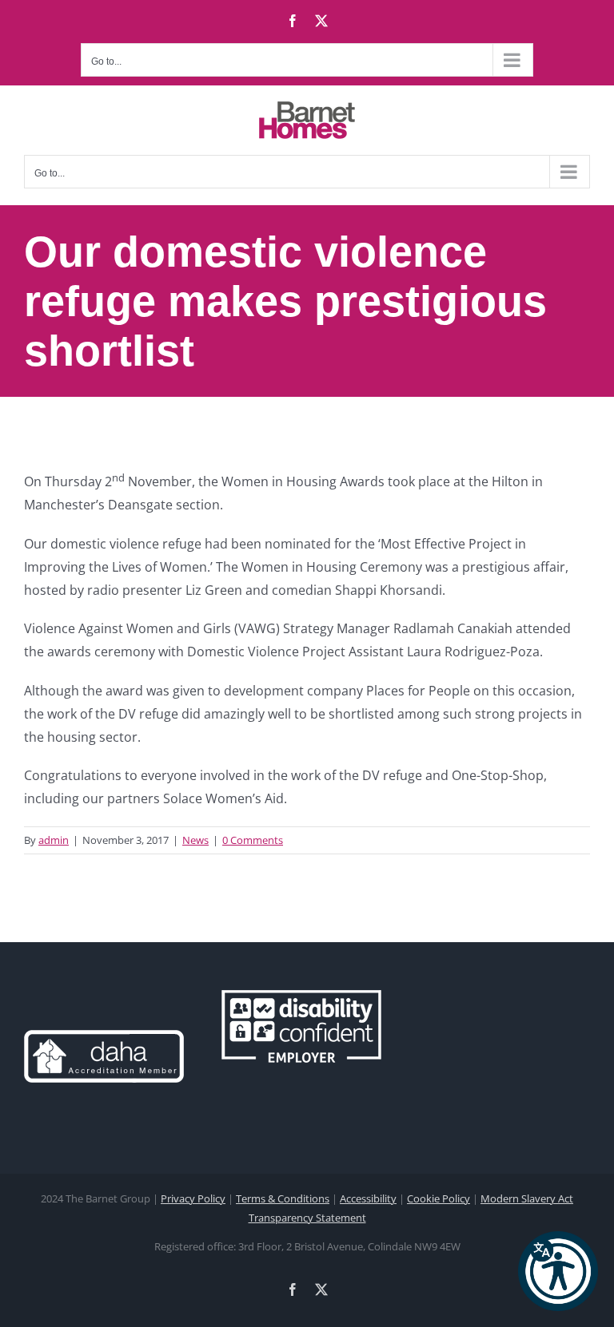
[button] (558, 1271)
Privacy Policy (193, 1198)
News (195, 840)
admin (53, 840)
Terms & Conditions (282, 1198)
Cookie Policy (438, 1198)
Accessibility (368, 1198)
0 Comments (252, 840)
